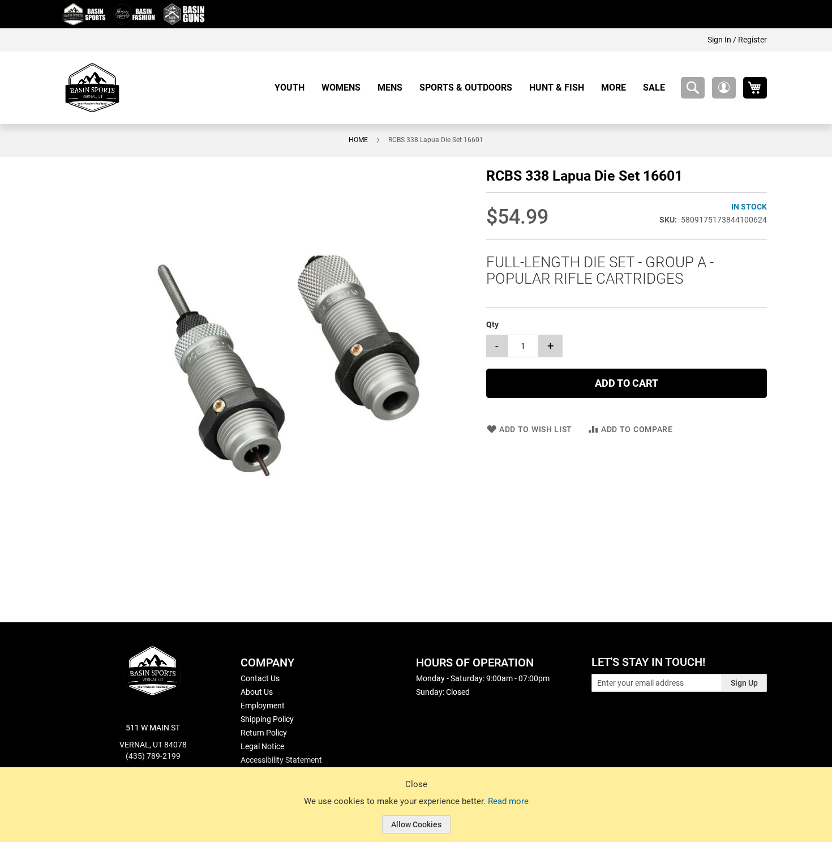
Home (358, 140)
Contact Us (260, 678)
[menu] (474, 87)
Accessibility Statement (281, 759)
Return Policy (264, 732)
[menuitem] (294, 87)
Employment (263, 705)
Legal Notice (262, 746)
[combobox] (693, 88)
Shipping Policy (267, 719)
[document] (416, 813)
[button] (724, 88)
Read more (508, 801)
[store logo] (92, 88)
